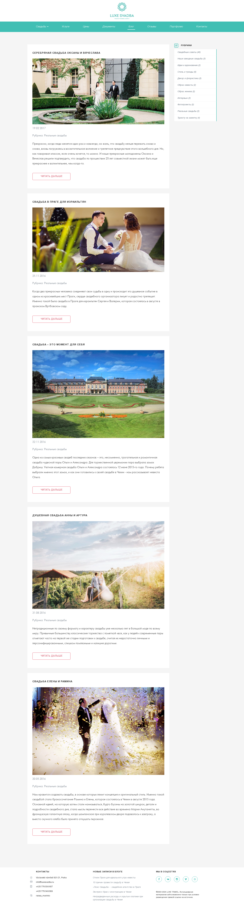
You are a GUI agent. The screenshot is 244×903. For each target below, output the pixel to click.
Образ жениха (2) (186, 92)
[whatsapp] (195, 879)
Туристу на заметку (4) (189, 118)
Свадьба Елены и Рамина (52, 681)
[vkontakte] (168, 879)
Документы (109, 27)
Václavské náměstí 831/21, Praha (51, 878)
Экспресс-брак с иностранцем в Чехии (112, 892)
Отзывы (151, 27)
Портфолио (176, 27)
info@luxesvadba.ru (45, 882)
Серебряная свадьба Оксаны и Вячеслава (66, 53)
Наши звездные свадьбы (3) (191, 59)
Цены (86, 27)
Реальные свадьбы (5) (188, 111)
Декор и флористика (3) (189, 79)
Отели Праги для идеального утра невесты (114, 878)
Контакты (201, 27)
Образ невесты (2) (187, 85)
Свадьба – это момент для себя (58, 345)
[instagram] (177, 879)
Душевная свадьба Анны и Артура (59, 515)
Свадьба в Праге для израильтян (59, 202)
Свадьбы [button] (41, 27)
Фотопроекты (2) (186, 105)
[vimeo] (186, 879)
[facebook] (159, 879)
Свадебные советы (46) (189, 52)
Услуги (65, 27)
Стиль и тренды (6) (187, 72)
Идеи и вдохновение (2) (189, 65)
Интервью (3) (184, 98)
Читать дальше (51, 176)
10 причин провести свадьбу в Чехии (111, 882)
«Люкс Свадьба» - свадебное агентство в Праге (117, 887)
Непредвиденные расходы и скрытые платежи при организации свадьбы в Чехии (118, 898)
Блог (131, 27)
